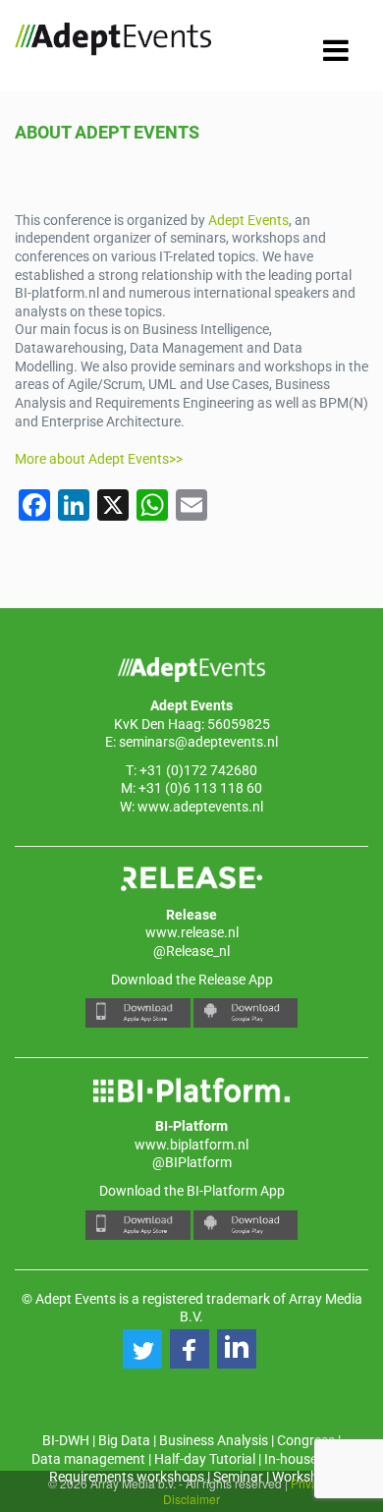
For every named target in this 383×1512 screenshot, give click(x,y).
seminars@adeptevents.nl (198, 742)
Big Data (124, 1440)
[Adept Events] (113, 42)
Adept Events (248, 220)
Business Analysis (213, 1440)
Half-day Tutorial (204, 1459)
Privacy (310, 1483)
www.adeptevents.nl (200, 806)
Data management (88, 1459)
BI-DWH (65, 1440)
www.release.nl (192, 932)
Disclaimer (191, 1498)
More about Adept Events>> (99, 459)
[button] (142, 1349)
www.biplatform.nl (191, 1144)
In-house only (305, 1459)
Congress (306, 1440)
